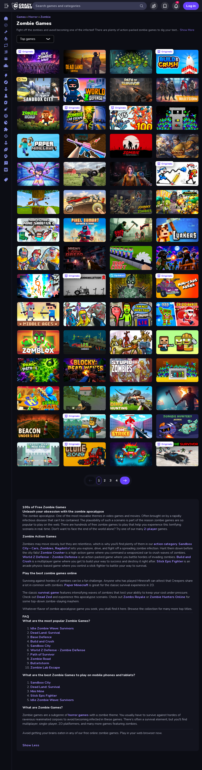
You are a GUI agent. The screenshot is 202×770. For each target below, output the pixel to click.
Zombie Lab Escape (45, 667)
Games (21, 17)
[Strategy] (6, 156)
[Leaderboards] (6, 65)
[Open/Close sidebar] (6, 6)
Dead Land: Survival (45, 633)
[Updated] (6, 45)
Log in (191, 6)
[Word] (6, 169)
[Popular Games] (6, 38)
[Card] (6, 102)
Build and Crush (42, 641)
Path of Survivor (42, 654)
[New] (6, 31)
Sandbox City (40, 646)
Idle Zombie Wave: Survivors (52, 628)
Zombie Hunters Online (167, 597)
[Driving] (6, 116)
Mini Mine (37, 691)
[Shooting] (6, 136)
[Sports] (6, 149)
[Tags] (6, 179)
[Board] (6, 95)
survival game (48, 592)
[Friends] (154, 6)
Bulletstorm (39, 663)
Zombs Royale (134, 597)
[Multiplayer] (6, 58)
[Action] (6, 75)
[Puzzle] (6, 129)
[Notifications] (176, 6)
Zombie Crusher (52, 553)
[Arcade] (6, 89)
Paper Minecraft (76, 585)
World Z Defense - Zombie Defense (57, 650)
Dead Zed (44, 597)
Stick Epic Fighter (170, 561)
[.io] (6, 122)
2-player (150, 529)
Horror (33, 17)
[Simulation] (6, 142)
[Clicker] (6, 109)
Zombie (45, 17)
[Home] (6, 18)
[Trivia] (6, 163)
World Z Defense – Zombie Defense (50, 557)
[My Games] (165, 6)
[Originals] (6, 52)
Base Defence (41, 637)
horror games (78, 715)
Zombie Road (40, 659)
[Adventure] (6, 82)
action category (165, 544)
